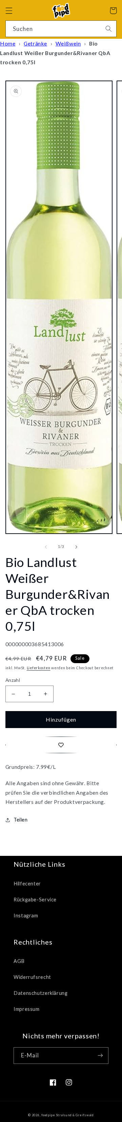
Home (8, 43)
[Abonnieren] (100, 1055)
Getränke (35, 43)
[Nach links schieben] (45, 546)
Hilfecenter (27, 883)
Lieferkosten (38, 668)
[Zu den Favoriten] (61, 745)
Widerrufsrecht (32, 977)
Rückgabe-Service (35, 899)
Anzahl (12, 680)
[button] (9, 10)
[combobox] (61, 29)
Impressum (27, 1009)
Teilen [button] (21, 819)
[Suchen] (108, 28)
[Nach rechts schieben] (76, 546)
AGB (19, 961)
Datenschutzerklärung (41, 993)
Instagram (26, 915)
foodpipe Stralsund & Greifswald (67, 1115)
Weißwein (68, 43)
